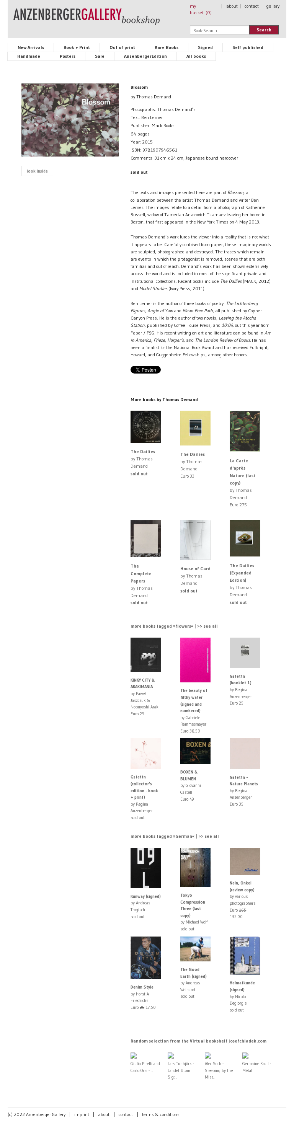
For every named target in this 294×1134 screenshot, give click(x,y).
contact (252, 6)
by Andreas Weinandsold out (193, 983)
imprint (81, 1114)
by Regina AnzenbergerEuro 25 (241, 690)
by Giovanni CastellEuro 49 (190, 785)
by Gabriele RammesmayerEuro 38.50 (193, 711)
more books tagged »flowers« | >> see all (174, 626)
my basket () (201, 9)
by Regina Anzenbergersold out (144, 797)
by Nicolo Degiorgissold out (242, 996)
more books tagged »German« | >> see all (175, 836)
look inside (37, 171)
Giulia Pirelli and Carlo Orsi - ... (145, 1067)
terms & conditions (161, 1114)
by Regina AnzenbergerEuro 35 (244, 791)
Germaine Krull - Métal (256, 1067)
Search (263, 30)
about (232, 6)
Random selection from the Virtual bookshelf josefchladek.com (198, 1041)
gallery (272, 6)
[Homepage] (86, 20)
